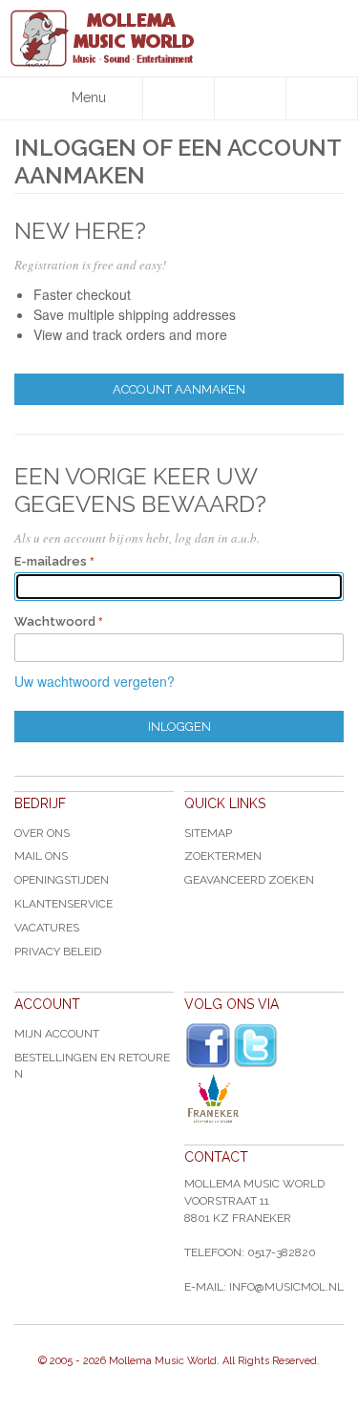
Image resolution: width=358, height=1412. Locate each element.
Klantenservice (63, 903)
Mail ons (41, 856)
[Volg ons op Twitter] (256, 1045)
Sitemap (208, 833)
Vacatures (46, 927)
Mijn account (56, 1033)
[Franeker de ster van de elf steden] (264, 1098)
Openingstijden (61, 880)
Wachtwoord (54, 621)
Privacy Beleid (57, 951)
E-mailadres (50, 561)
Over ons (42, 833)
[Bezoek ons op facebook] (208, 1046)
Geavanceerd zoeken (249, 880)
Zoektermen (223, 856)
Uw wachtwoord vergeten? (94, 681)
